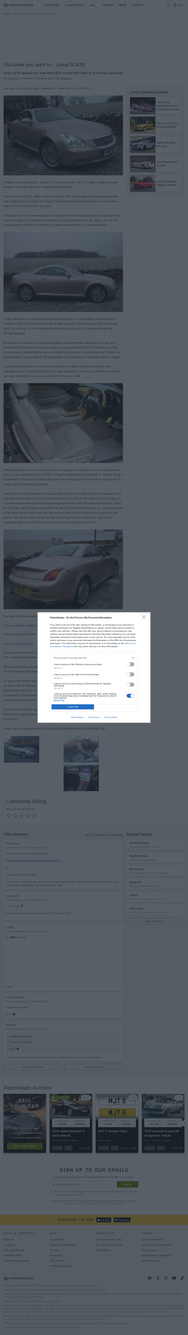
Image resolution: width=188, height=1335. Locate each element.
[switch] (130, 664)
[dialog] (94, 667)
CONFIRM (72, 707)
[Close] (145, 618)
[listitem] (94, 657)
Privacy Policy (110, 717)
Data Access (94, 717)
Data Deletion (77, 717)
